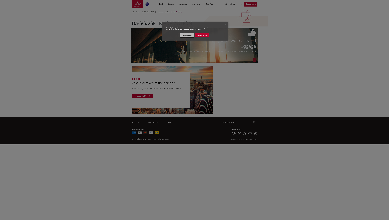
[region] (195, 31)
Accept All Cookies (202, 35)
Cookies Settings (187, 35)
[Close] (225, 24)
